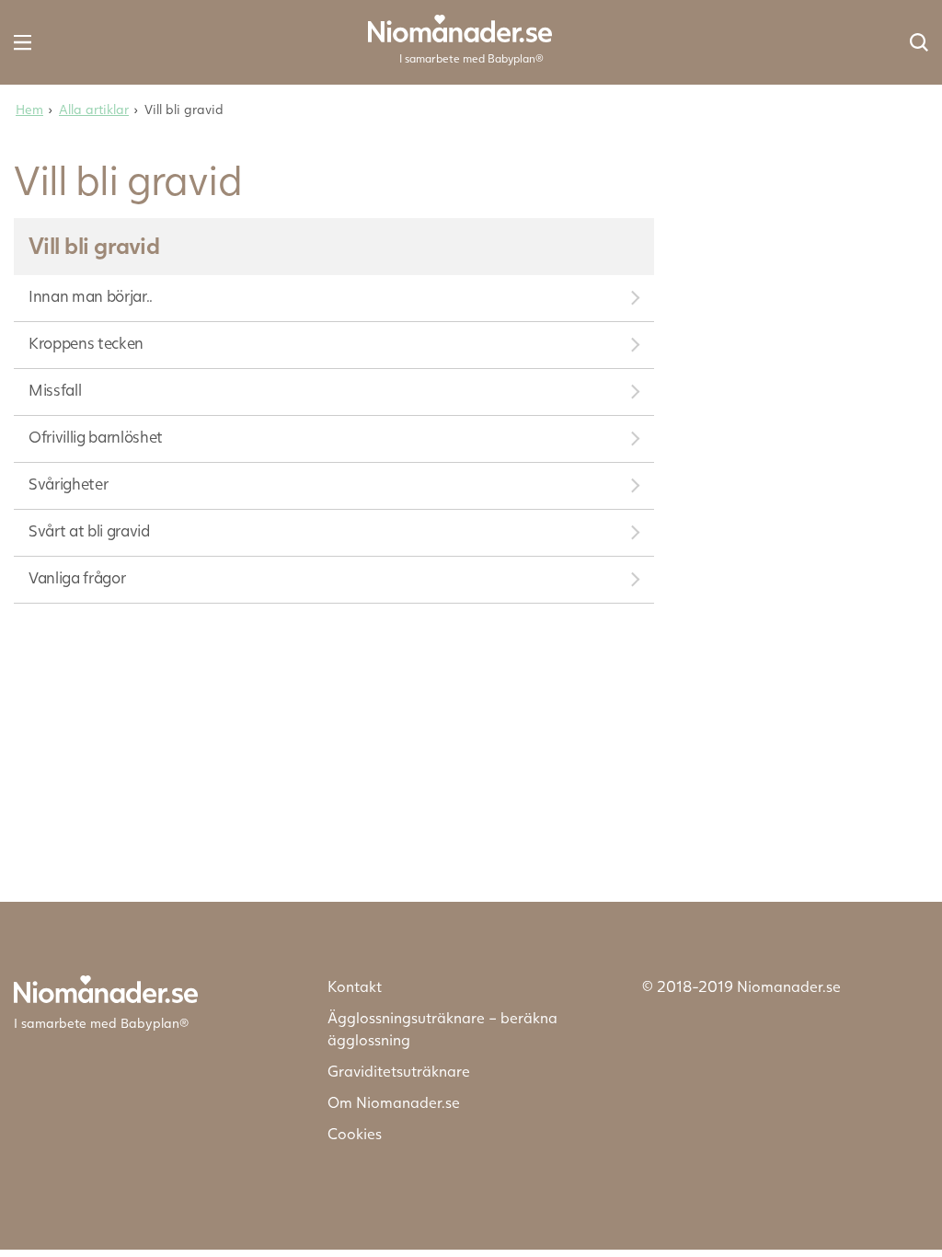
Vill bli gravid (94, 245)
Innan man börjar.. (91, 296)
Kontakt (354, 986)
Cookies (354, 1133)
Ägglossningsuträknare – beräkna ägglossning (442, 1028)
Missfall (55, 389)
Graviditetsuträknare (398, 1070)
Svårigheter (68, 483)
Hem (29, 109)
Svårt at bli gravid (89, 530)
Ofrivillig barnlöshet (96, 436)
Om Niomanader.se (393, 1102)
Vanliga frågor (77, 577)
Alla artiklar (94, 109)
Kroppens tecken (86, 342)
